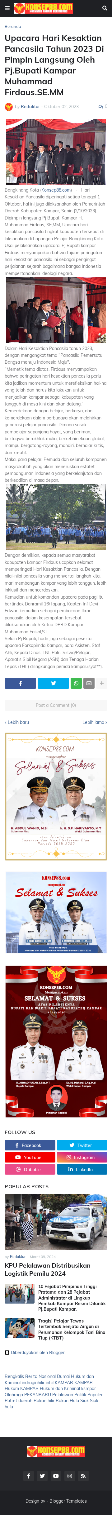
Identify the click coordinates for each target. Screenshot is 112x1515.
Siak (84, 1400)
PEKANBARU (37, 1395)
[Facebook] (20, 683)
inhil (50, 1382)
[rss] (83, 1476)
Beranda (13, 26)
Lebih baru (18, 722)
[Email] (89, 683)
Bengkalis (14, 1376)
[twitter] (42, 1476)
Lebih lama (93, 722)
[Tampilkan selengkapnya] (101, 683)
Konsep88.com (56, 190)
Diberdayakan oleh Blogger (38, 1352)
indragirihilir (33, 1382)
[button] (7, 8)
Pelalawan (62, 1395)
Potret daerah (18, 1400)
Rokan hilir (44, 1400)
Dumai (63, 1376)
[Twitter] (53, 683)
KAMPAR (64, 1382)
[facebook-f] (28, 1476)
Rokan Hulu (67, 1400)
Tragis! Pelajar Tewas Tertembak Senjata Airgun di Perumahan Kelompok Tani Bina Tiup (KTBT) (71, 1329)
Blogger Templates (68, 1501)
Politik (80, 1395)
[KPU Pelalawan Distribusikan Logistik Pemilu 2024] (56, 1222)
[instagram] (69, 1476)
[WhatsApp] (76, 683)
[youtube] (56, 1476)
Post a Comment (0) (56, 705)
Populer (95, 1395)
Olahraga (14, 1395)
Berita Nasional (40, 1376)
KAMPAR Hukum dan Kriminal (50, 1388)
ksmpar (88, 1388)
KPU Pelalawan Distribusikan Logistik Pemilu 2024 (48, 1269)
